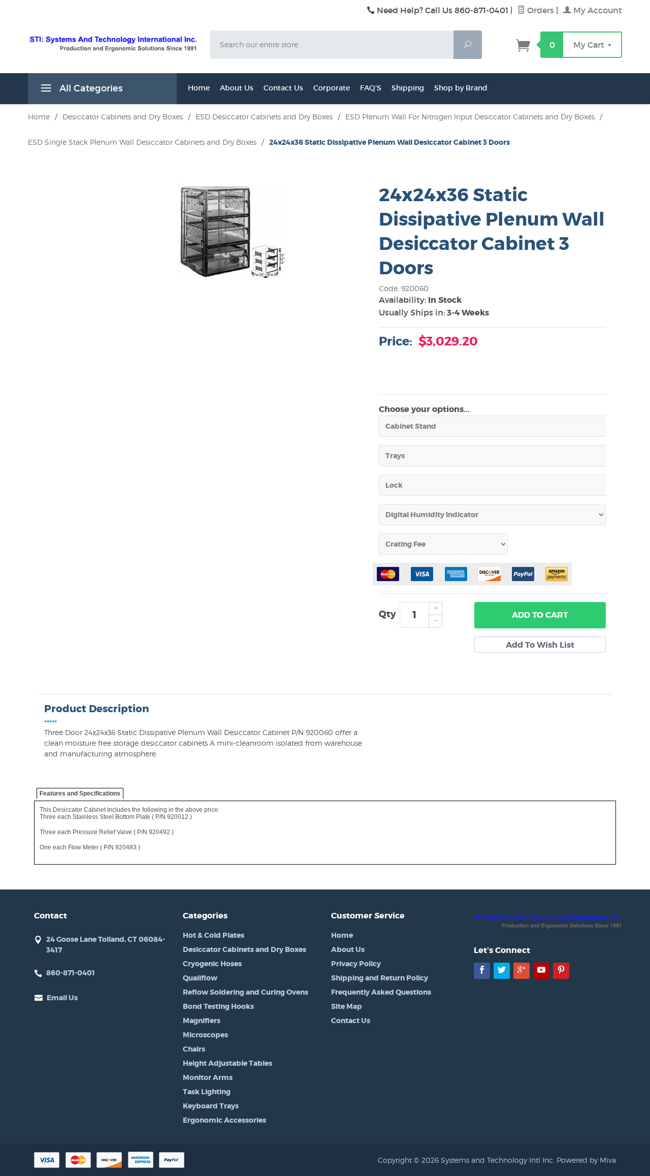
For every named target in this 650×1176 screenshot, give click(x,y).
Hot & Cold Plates (213, 935)
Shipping (408, 87)
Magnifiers (201, 1020)
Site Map (346, 1006)
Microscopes (205, 1034)
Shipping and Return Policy (379, 977)
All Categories (89, 88)
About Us (236, 87)
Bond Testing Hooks (218, 1006)
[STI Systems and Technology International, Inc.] (113, 43)
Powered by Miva (586, 1160)
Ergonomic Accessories (224, 1120)
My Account (596, 10)
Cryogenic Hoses (212, 963)
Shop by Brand (461, 87)
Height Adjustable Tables (227, 1063)
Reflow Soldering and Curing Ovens (245, 992)
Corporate (331, 87)
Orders (539, 10)
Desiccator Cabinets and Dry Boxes (244, 949)
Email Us (62, 997)
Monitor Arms (208, 1077)
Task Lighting (207, 1091)
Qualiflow (200, 977)
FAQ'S (370, 87)
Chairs (194, 1049)
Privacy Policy (356, 963)
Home (199, 87)
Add (540, 615)
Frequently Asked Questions (381, 992)
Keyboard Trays (211, 1105)
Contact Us (283, 87)
